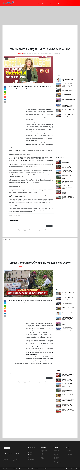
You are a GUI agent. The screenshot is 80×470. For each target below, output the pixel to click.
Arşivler (31, 454)
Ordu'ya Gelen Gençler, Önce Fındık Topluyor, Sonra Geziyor (68, 187)
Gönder (49, 226)
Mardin (48, 363)
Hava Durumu (56, 450)
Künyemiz (32, 457)
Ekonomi (47, 3)
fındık (33, 326)
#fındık (10, 368)
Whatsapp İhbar (16, 459)
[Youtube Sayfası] (10, 453)
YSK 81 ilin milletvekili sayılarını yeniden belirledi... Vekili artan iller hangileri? (68, 105)
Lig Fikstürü (56, 455)
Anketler (68, 451)
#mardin (17, 368)
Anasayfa (5, 25)
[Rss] (15, 453)
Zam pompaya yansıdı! (67, 90)
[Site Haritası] (17, 453)
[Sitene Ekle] (19, 453)
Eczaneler (56, 454)
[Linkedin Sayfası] (12, 453)
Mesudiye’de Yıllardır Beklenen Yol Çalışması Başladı (67, 177)
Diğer (58, 3)
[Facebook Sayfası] (3, 453)
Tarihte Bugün (56, 457)
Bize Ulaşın (32, 459)
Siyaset (54, 3)
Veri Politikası (5, 460)
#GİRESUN (15, 215)
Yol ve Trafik (56, 451)
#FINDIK (10, 215)
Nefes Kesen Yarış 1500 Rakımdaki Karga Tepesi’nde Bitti (68, 197)
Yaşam (42, 3)
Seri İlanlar (56, 460)
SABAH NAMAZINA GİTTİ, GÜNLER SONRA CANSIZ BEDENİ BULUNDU (67, 85)
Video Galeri (32, 450)
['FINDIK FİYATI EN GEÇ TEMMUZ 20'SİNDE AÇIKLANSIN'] (28, 69)
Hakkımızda (5, 458)
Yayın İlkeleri (5, 459)
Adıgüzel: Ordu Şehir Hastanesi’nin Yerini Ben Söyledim (67, 192)
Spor (51, 3)
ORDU (33, 352)
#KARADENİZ (20, 215)
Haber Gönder (16, 460)
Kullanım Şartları (16, 458)
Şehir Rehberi (56, 461)
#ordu (13, 368)
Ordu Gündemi (29, 3)
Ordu (31, 323)
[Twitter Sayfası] (6, 453)
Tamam (72, 468)
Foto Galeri (32, 447)
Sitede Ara (69, 450)
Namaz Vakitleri (57, 453)
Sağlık (38, 3)
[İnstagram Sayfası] (8, 453)
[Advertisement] (40, 15)
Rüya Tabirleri (69, 454)
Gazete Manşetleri (57, 462)
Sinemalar (56, 458)
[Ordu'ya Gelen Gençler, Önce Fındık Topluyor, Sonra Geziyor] (28, 283)
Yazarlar (31, 452)
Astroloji (68, 455)
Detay (68, 468)
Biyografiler (69, 453)
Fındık (35, 3)
